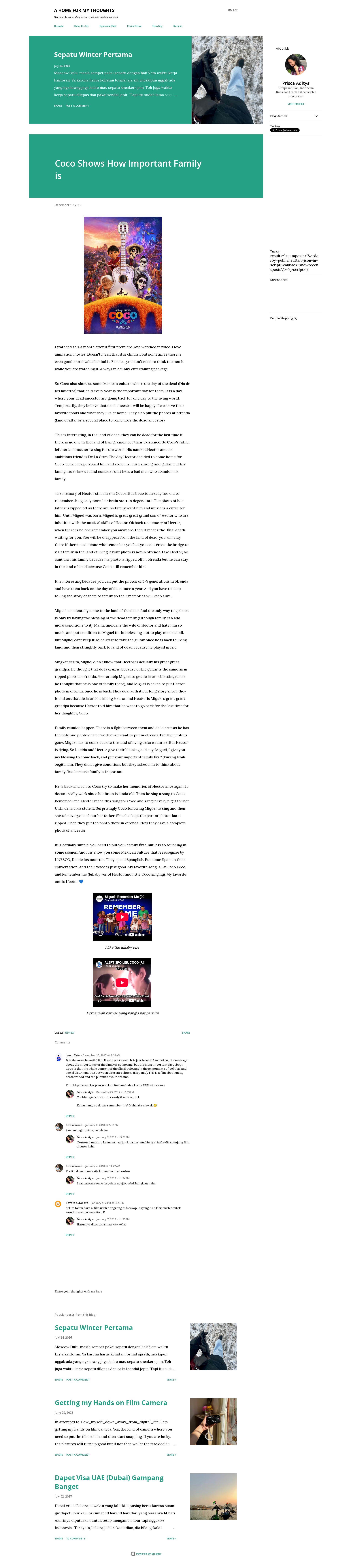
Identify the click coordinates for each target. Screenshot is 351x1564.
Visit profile (296, 104)
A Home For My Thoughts (84, 10)
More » (171, 1379)
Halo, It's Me (81, 26)
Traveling (157, 26)
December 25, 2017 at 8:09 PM (115, 1092)
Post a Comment (77, 105)
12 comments (75, 1538)
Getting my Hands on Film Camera (111, 1402)
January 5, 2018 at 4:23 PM (107, 1203)
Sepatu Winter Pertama (93, 54)
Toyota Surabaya (77, 1203)
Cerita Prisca (134, 26)
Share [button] (58, 105)
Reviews (177, 26)
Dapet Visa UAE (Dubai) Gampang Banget (109, 1482)
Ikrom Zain (73, 1055)
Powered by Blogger (148, 1553)
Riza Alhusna (74, 1125)
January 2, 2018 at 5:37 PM (113, 1137)
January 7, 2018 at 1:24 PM (113, 1178)
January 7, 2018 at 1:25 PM (113, 1219)
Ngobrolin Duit (107, 26)
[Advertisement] (294, 194)
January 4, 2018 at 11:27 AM (102, 1166)
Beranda (58, 26)
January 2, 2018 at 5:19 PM (101, 1125)
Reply (70, 1116)
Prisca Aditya (85, 1092)
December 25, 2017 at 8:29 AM (101, 1055)
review (69, 1032)
